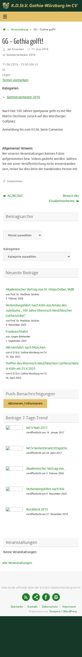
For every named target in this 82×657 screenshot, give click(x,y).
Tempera (54, 611)
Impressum (69, 606)
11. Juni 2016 (39, 49)
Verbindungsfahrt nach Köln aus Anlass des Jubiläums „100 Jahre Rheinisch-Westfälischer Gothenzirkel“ (39, 310)
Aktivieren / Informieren (25, 403)
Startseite (17, 606)
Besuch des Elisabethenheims (64, 198)
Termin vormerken (15, 80)
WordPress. (70, 611)
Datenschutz (50, 606)
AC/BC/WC (15, 196)
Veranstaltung (19, 29)
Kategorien (11, 249)
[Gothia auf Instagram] (56, 597)
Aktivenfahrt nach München (26, 347)
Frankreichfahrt (17, 332)
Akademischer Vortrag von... (46, 469)
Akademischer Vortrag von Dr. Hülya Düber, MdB (40, 289)
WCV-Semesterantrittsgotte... (47, 448)
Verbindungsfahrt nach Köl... (46, 489)
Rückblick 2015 (37, 509)
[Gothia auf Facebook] (46, 597)
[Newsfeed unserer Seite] (26, 597)
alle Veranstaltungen (17, 563)
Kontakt (33, 606)
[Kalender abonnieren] (36, 597)
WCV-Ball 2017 (37, 428)
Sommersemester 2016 (20, 55)
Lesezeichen (15, 181)
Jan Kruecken (15, 49)
